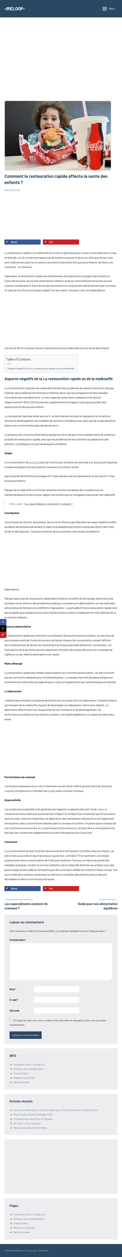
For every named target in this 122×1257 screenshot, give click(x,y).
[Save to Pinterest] (3, 635)
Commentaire (18, 939)
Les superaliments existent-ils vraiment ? (48, 504)
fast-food (34, 462)
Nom (13, 989)
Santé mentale (21, 1082)
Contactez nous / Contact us (29, 1064)
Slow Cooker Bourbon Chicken (30, 1127)
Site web (14, 1010)
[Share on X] (3, 628)
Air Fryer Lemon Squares (27, 1123)
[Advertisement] (61, 61)
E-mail (14, 999)
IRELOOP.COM (12, 190)
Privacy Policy (20, 1073)
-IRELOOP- (14, 8)
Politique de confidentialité (28, 1068)
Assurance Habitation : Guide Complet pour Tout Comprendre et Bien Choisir (55, 1109)
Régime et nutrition (24, 1077)
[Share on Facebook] (3, 622)
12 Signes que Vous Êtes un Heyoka (32, 1118)
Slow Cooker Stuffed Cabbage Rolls (33, 1114)
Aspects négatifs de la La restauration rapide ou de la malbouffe (41, 368)
